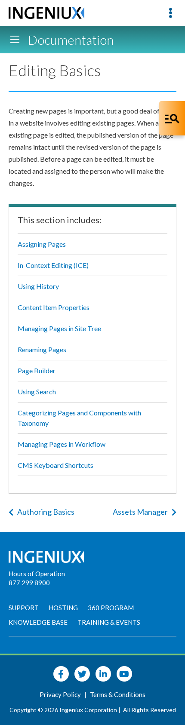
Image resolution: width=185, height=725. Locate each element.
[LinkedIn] (103, 674)
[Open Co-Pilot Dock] (172, 118)
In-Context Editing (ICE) (53, 265)
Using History (38, 286)
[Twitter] (82, 674)
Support (24, 607)
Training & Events (108, 622)
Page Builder (37, 370)
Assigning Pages (42, 244)
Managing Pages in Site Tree (59, 328)
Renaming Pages (42, 349)
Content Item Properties (53, 307)
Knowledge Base (38, 622)
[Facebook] (61, 674)
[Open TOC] (14, 39)
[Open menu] (170, 13)
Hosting (63, 607)
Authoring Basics (45, 511)
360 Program (111, 607)
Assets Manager (140, 511)
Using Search (37, 391)
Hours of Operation (37, 574)
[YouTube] (124, 674)
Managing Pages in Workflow (61, 444)
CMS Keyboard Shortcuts (55, 465)
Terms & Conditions (117, 694)
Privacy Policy (61, 694)
